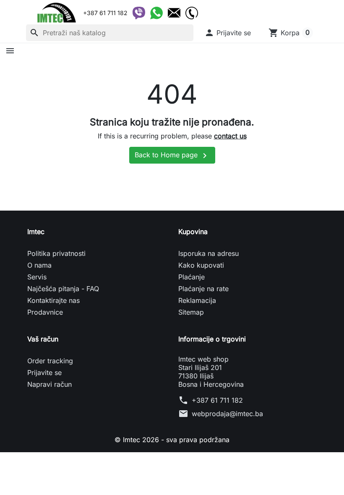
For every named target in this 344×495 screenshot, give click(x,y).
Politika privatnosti (56, 253)
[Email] (174, 13)
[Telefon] (191, 13)
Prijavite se (44, 372)
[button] (227, 32)
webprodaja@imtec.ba (227, 413)
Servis (37, 277)
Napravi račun (49, 384)
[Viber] (139, 13)
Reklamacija (197, 300)
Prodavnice (45, 312)
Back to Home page (172, 156)
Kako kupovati (201, 265)
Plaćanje (191, 277)
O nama (39, 265)
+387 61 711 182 (217, 400)
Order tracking (50, 361)
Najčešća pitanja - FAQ (63, 288)
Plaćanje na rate (203, 288)
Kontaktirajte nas (53, 300)
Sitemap (191, 312)
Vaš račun (42, 339)
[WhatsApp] (156, 13)
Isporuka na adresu (208, 253)
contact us (230, 136)
